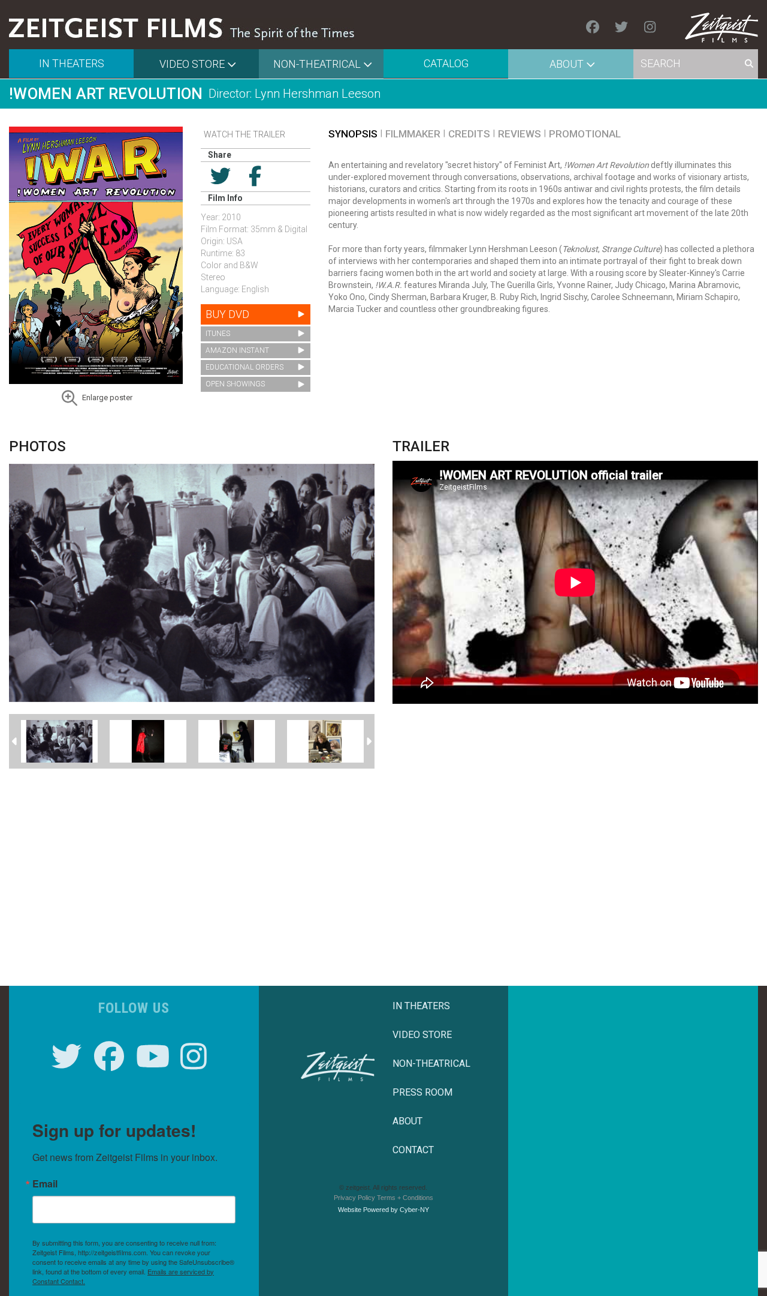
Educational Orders (244, 367)
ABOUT (407, 1121)
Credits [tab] (469, 134)
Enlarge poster (107, 397)
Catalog (446, 63)
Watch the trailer (244, 134)
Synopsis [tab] (353, 134)
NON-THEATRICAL (431, 1063)
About (566, 64)
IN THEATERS (421, 1006)
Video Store (192, 64)
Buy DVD (227, 314)
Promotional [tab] (585, 134)
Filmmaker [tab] (412, 134)
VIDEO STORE (422, 1034)
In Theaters (71, 63)
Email (45, 1184)
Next (369, 742)
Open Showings (235, 384)
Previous (15, 742)
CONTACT (413, 1150)
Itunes (218, 333)
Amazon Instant (237, 350)
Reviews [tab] (519, 134)
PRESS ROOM (422, 1092)
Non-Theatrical (317, 64)
